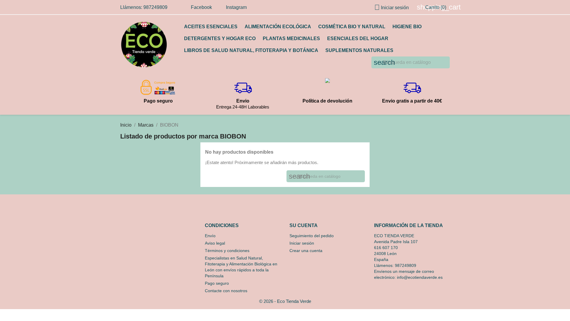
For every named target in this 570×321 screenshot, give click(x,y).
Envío (210, 235)
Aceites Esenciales (211, 26)
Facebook (201, 7)
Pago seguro (217, 283)
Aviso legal (215, 243)
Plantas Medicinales (291, 38)
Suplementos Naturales (359, 50)
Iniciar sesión (301, 243)
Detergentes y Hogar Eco (220, 38)
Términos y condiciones (227, 250)
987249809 (405, 265)
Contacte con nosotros (226, 290)
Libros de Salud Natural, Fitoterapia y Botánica (251, 50)
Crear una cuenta (305, 250)
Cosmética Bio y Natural (351, 26)
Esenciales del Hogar (357, 38)
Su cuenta (303, 225)
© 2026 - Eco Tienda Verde (285, 301)
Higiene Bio (407, 26)
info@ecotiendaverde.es (420, 277)
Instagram (236, 7)
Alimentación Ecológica (278, 26)
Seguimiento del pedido (311, 235)
